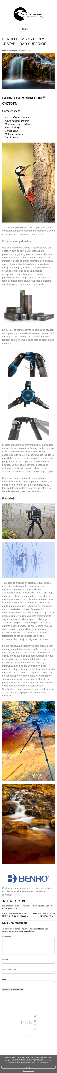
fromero (29, 50)
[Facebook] (22, 1022)
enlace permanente (9, 908)
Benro (31, 592)
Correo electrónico (9, 969)
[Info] (34, 1025)
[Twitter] (26, 1022)
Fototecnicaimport (37, 906)
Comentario (7, 936)
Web (4, 979)
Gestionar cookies (28, 1071)
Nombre (5, 959)
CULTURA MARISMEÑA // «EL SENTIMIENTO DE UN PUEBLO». (15, 914)
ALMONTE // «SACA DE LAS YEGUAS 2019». (44, 914)
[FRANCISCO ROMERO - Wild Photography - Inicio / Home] (28, 14)
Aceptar (28, 1067)
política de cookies (28, 1036)
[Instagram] (30, 1022)
